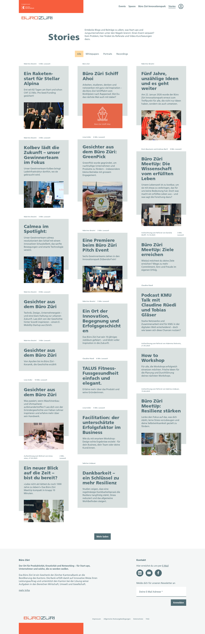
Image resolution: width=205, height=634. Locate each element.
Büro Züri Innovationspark (152, 6)
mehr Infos (24, 590)
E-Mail (165, 565)
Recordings (122, 53)
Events (122, 6)
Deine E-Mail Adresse (151, 591)
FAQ (147, 619)
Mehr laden (102, 536)
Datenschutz (138, 619)
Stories (172, 6)
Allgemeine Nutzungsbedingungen (117, 619)
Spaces (132, 6)
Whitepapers (92, 53)
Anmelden (178, 602)
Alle (79, 53)
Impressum (96, 619)
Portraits (107, 53)
